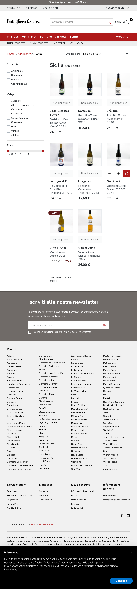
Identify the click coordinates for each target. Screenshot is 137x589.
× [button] (131, 552)
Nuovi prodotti (39, 43)
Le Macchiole (78, 387)
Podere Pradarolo (112, 373)
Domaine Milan (46, 380)
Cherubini (11, 433)
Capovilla (12, 419)
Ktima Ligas (77, 362)
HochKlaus (44, 461)
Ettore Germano (47, 411)
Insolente (44, 468)
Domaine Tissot (47, 394)
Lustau (74, 401)
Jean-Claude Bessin (81, 355)
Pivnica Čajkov (110, 370)
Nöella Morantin (79, 458)
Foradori (43, 440)
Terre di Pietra (110, 444)
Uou (105, 451)
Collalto (11, 447)
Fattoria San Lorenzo (49, 418)
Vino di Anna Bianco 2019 (58, 254)
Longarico (76, 398)
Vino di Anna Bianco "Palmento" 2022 (90, 255)
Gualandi (43, 447)
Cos (9, 451)
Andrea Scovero (15, 366)
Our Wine (76, 468)
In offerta (59, 43)
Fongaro (43, 436)
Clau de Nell (13, 437)
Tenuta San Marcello (113, 437)
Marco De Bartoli (79, 405)
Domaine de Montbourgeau (46, 357)
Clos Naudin (13, 444)
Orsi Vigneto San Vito (82, 465)
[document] (68, 564)
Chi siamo (31, 8)
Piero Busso (109, 366)
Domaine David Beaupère (20, 465)
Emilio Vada (45, 404)
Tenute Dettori (110, 440)
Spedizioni (12, 491)
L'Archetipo (77, 366)
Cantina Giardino (15, 415)
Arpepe (10, 376)
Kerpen (74, 359)
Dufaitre (43, 397)
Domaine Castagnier (17, 461)
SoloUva (107, 422)
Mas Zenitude (78, 412)
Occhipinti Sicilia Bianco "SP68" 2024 (116, 189)
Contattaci (14, 8)
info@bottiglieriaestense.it (116, 499)
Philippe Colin (110, 362)
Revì (105, 394)
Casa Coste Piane (16, 422)
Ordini (74, 495)
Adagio (11, 355)
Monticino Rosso (79, 426)
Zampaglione (110, 468)
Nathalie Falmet (79, 447)
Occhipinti (76, 461)
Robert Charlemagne (113, 401)
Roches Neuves (111, 408)
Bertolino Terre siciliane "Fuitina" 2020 (88, 119)
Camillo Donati (14, 408)
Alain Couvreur (14, 359)
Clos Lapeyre (13, 440)
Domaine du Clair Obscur (52, 362)
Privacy (34, 524)
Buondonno (13, 405)
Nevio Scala (77, 454)
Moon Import (77, 430)
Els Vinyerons (46, 401)
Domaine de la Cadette (19, 468)
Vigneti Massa (110, 454)
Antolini (11, 373)
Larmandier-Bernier (81, 384)
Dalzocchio (12, 458)
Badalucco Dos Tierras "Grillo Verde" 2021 (59, 123)
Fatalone (43, 415)
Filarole (43, 425)
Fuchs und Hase (47, 443)
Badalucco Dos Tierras (18, 384)
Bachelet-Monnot (16, 380)
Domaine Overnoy (48, 383)
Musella (75, 440)
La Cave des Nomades (82, 373)
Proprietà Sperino (112, 384)
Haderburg (44, 454)
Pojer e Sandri (110, 376)
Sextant (107, 415)
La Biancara (77, 370)
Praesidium (109, 380)
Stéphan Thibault (111, 426)
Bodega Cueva (14, 398)
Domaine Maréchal (48, 376)
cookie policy (95, 562)
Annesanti (12, 370)
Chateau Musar (14, 430)
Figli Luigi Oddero (48, 422)
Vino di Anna (109, 458)
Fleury (42, 432)
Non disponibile (61, 103)
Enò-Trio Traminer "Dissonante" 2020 (117, 119)
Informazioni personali (82, 491)
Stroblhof (108, 430)
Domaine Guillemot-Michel (49, 368)
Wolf (105, 465)
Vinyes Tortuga (111, 461)
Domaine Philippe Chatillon (48, 389)
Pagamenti (12, 499)
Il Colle (42, 464)
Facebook (122, 515)
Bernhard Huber (15, 391)
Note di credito (78, 499)
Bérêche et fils (14, 387)
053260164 (109, 495)
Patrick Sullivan (110, 359)
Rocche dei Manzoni (113, 405)
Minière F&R (77, 422)
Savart (106, 412)
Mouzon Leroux (79, 433)
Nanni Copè (77, 444)
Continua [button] (121, 580)
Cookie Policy (14, 508)
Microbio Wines (79, 419)
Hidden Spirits (46, 457)
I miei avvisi (77, 508)
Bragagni (11, 401)
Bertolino (12, 394)
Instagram (128, 515)
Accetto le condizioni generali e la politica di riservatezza (62, 331)
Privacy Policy (14, 503)
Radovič (107, 391)
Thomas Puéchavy (112, 447)
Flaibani (43, 429)
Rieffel (106, 398)
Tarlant (106, 433)
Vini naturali (77, 43)
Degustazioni (50, 8)
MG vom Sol (77, 415)
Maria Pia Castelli (80, 408)
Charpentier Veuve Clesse (20, 426)
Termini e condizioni (47, 524)
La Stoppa (76, 376)
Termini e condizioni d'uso (20, 495)
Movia (74, 437)
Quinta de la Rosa (112, 387)
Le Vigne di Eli (78, 391)
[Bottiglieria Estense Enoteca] (27, 21)
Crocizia (11, 454)
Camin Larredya (15, 412)
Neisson (75, 451)
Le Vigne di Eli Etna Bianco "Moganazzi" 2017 (61, 189)
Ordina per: (73, 53)
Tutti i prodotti (16, 43)
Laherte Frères (78, 380)
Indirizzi (75, 503)
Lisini (74, 394)
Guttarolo (44, 450)
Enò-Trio (43, 408)
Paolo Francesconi (112, 355)
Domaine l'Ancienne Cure (52, 373)
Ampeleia (12, 362)
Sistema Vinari (110, 419)
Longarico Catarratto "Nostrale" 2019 (88, 189)
